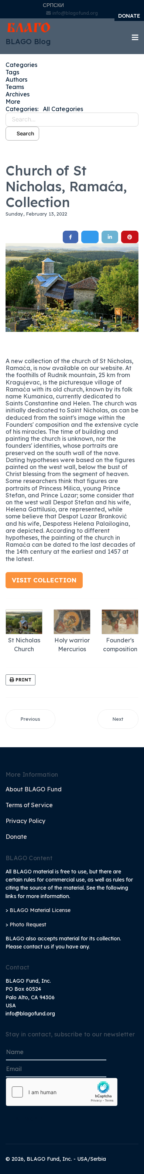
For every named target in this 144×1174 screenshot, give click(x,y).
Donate (16, 836)
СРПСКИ (53, 5)
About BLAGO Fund (34, 789)
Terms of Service (29, 805)
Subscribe (31, 1119)
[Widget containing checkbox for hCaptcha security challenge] (61, 1092)
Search (24, 133)
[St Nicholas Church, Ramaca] (72, 287)
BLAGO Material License (40, 910)
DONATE (129, 16)
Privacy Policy (25, 820)
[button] (72, 101)
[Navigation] (135, 37)
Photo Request (28, 924)
